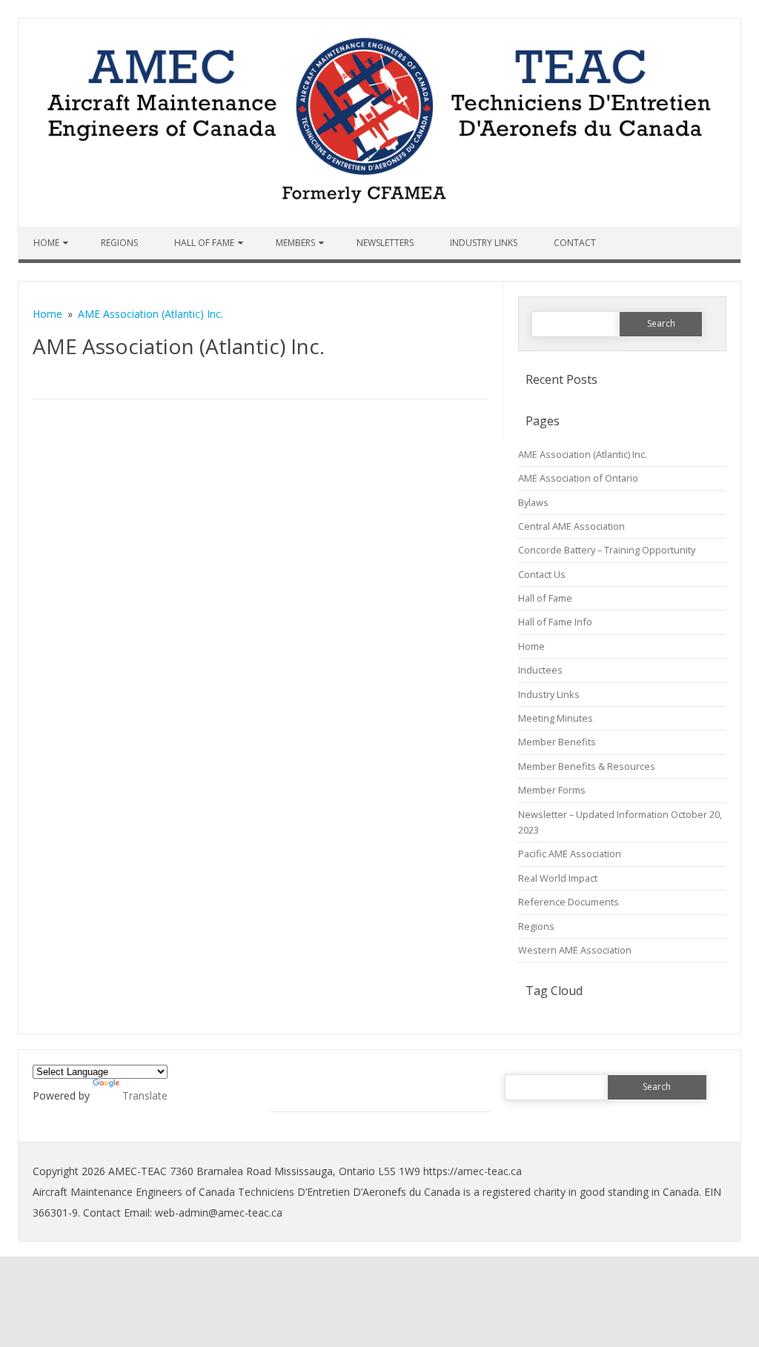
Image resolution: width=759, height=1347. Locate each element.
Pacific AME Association (569, 853)
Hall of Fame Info (555, 621)
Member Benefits (557, 741)
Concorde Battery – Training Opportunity (606, 549)
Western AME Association (575, 950)
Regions (119, 242)
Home (46, 242)
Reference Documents (568, 901)
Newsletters (385, 242)
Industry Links (483, 242)
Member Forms (552, 789)
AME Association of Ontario (578, 478)
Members (295, 242)
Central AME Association (571, 526)
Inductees (540, 669)
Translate (145, 1095)
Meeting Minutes (555, 718)
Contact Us (542, 574)
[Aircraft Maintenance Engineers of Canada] (379, 223)
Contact (575, 242)
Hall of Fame (204, 242)
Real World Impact (557, 878)
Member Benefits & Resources (586, 766)
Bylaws (533, 502)
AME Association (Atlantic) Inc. (582, 454)
